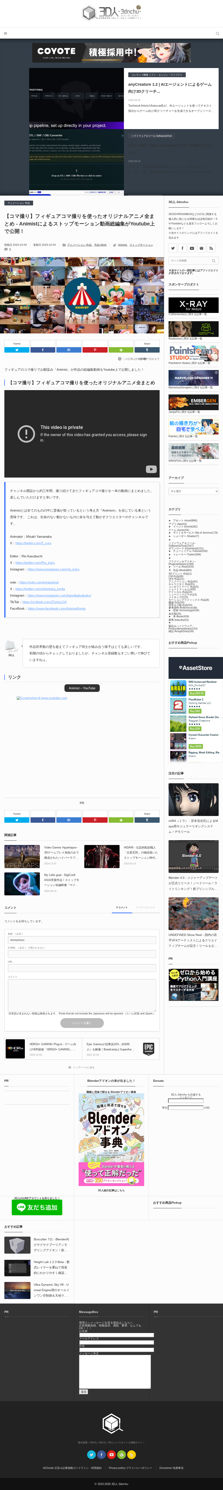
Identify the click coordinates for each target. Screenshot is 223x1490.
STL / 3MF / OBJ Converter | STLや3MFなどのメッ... (170, 149)
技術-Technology (186, 610)
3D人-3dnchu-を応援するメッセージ (186, 1096)
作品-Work (100, 244)
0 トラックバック (146, 907)
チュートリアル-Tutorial (190, 551)
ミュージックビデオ (183, 594)
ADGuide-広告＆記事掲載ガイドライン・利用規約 (72, 1468)
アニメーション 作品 (19, 203)
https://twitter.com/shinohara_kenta (40, 589)
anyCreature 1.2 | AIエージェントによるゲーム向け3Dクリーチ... (170, 88)
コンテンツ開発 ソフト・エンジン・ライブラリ (157, 74)
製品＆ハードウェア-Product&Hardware (183, 627)
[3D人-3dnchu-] (111, 13)
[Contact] (201, 248)
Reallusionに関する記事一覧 (185, 338)
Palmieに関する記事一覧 (183, 436)
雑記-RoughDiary (181, 631)
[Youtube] (192, 248)
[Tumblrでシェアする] (147, 350)
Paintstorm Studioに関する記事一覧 (189, 363)
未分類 (175, 614)
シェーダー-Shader (186, 536)
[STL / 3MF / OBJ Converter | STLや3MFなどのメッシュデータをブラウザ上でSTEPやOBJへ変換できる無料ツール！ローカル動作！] (76, 159)
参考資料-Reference (183, 607)
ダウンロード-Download (186, 548)
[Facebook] (43, 343)
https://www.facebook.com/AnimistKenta (56, 608)
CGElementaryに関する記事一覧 (188, 314)
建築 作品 (176, 602)
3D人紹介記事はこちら (111, 1190)
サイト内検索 (217, 33)
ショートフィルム (182, 589)
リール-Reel (183, 566)
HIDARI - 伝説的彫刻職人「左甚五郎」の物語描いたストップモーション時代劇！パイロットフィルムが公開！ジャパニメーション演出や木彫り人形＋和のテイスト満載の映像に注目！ (141, 853)
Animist (122, 244)
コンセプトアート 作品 (184, 586)
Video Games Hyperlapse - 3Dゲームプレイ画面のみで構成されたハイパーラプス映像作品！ (61, 853)
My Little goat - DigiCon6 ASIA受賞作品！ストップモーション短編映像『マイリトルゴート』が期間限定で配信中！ (61, 880)
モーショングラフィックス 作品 (189, 600)
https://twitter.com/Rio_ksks (35, 563)
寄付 (165, 1107)
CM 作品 (176, 576)
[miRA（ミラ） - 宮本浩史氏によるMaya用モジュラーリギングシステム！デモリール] (194, 799)
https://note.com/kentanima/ (39, 582)
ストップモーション (141, 244)
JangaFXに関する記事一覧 (184, 411)
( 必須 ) (15, 934)
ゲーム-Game (179, 530)
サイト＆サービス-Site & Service (195, 532)
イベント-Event (185, 526)
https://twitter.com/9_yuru (33, 543)
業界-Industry (179, 620)
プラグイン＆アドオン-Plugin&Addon (182, 562)
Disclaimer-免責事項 (171, 1468)
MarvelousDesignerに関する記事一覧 (191, 387)
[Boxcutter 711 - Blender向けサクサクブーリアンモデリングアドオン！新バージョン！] (17, 1245)
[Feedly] (121, 343)
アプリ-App (178, 524)
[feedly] (121, 1454)
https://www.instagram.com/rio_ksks (53, 569)
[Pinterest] (95, 343)
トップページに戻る (84, 1067)
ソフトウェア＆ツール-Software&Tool (152, 136)
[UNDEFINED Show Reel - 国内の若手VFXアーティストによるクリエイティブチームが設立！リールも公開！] (194, 913)
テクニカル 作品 (180, 592)
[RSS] (211, 248)
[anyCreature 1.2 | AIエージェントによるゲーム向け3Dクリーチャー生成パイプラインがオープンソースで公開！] (76, 98)
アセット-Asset (185, 520)
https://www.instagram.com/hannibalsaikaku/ (59, 595)
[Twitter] (16, 350)
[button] (82, 688)
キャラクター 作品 (182, 584)
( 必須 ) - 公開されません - (27, 948)
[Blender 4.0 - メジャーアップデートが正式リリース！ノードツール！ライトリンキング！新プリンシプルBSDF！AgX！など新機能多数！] (194, 856)
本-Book (181, 616)
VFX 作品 (176, 579)
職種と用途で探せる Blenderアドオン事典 (111, 1092)
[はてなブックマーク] (68, 343)
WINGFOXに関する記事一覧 (185, 460)
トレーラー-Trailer (187, 554)
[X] (173, 248)
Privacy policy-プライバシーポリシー (130, 1468)
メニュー (5, 33)
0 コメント (122, 907)
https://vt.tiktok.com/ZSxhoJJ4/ (44, 602)
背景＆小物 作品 (180, 605)
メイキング (178, 597)
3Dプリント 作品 (180, 573)
